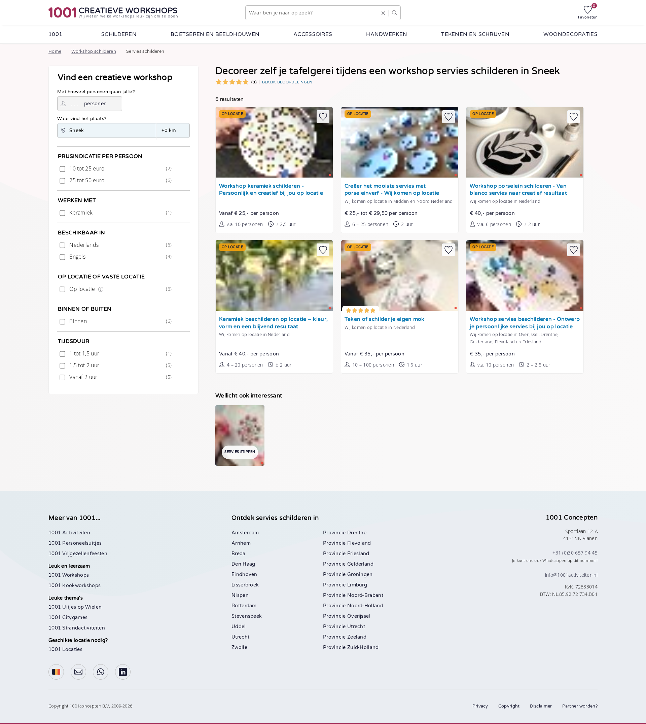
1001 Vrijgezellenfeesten (77, 554)
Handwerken (386, 34)
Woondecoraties (570, 34)
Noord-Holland (365, 606)
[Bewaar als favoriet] (323, 116)
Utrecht (240, 637)
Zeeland (356, 637)
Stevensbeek (246, 616)
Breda (238, 554)
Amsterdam (245, 533)
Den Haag (243, 564)
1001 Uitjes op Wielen (75, 607)
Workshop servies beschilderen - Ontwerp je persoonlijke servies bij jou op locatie (525, 323)
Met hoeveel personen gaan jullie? (96, 91)
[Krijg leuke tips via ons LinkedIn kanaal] (123, 672)
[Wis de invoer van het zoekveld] (383, 12)
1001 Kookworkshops (74, 585)
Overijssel (358, 616)
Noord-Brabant (365, 595)
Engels (120, 256)
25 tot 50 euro (120, 180)
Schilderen (119, 34)
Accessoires (312, 34)
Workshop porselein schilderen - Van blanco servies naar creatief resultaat (518, 190)
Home (54, 51)
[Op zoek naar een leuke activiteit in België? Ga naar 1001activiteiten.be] (56, 672)
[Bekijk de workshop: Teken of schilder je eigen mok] (399, 275)
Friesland (358, 554)
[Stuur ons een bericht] (78, 672)
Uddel (238, 627)
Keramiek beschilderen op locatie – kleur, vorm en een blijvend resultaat (273, 323)
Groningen (360, 574)
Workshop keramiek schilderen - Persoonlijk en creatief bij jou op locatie (271, 190)
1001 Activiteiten (69, 533)
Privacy (480, 706)
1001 (55, 34)
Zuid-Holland (363, 647)
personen (95, 104)
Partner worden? (580, 706)
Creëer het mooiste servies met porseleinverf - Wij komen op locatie (392, 190)
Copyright (509, 706)
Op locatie (120, 289)
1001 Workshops (68, 575)
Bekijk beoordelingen (287, 82)
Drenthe (356, 533)
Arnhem (241, 543)
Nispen (240, 595)
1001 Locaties (65, 649)
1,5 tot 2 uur (120, 365)
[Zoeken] (394, 12)
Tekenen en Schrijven (475, 34)
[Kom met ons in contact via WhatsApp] (100, 672)
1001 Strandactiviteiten (76, 628)
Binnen (120, 321)
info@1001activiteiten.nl (571, 575)
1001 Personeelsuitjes (75, 543)
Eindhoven (244, 574)
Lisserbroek (245, 585)
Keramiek (120, 212)
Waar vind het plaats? (82, 118)
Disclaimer (541, 706)
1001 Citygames (67, 617)
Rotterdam (244, 606)
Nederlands (120, 245)
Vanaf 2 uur (120, 377)
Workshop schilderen (93, 51)
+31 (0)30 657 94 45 (575, 552)
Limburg (357, 585)
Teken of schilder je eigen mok (385, 319)
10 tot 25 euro (120, 168)
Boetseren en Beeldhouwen (215, 34)
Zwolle (239, 647)
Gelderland (360, 564)
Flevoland (359, 543)
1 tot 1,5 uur (120, 353)
